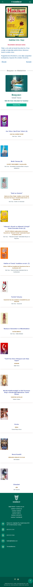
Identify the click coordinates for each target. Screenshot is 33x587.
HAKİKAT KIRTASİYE (16, 515)
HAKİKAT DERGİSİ (16, 511)
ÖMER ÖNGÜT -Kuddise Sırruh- (16, 506)
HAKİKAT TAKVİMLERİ (16, 517)
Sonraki (28, 62)
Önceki (4, 62)
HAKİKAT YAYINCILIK (16, 508)
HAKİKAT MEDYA (16, 513)
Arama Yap (2, 2)
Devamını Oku (16, 105)
